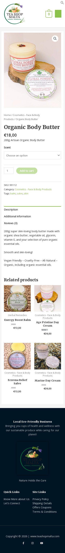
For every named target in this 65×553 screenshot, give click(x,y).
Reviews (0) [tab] (11, 223)
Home (7, 115)
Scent (7, 147)
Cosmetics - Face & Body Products (33, 189)
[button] (62, 3)
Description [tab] (11, 209)
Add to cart (27, 170)
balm (13, 193)
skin (26, 193)
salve (20, 193)
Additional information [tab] (17, 216)
